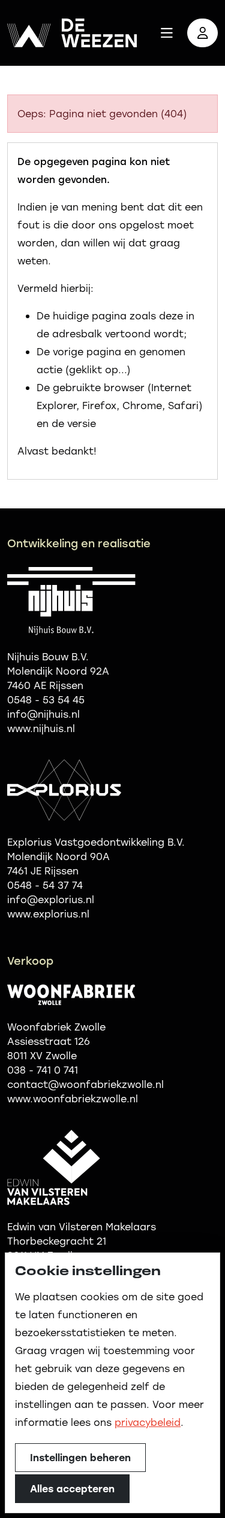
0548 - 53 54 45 (46, 699)
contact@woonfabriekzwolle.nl (85, 1084)
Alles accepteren (72, 1488)
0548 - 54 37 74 (45, 885)
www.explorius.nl (48, 913)
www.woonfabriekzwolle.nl (72, 1098)
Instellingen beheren (80, 1457)
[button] (167, 33)
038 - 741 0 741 (42, 1069)
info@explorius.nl (50, 899)
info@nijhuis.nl (43, 714)
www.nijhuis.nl (41, 728)
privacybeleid (148, 1422)
